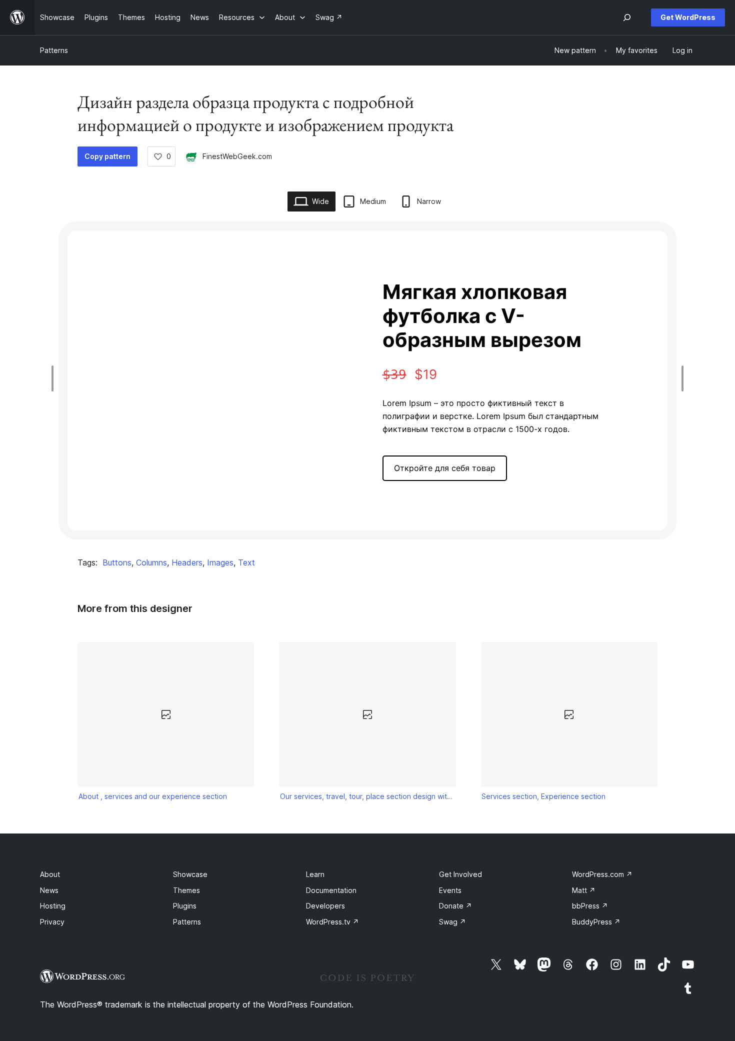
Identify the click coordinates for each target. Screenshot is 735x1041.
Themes (186, 890)
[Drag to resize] (55, 379)
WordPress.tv (332, 922)
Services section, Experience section (544, 796)
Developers (325, 906)
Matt (584, 890)
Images (220, 563)
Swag (452, 922)
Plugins (184, 906)
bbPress (590, 906)
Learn (315, 874)
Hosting (53, 906)
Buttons (117, 563)
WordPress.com (602, 874)
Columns (151, 563)
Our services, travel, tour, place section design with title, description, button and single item (367, 796)
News (49, 890)
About (50, 874)
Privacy (52, 922)
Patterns (54, 50)
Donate (455, 906)
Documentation (331, 890)
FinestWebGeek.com (237, 156)
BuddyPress (596, 922)
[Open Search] (627, 17)
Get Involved (460, 874)
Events (450, 890)
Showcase (190, 874)
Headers (187, 563)
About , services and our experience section (152, 796)
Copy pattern (107, 156)
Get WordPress (688, 17)
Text (246, 563)
